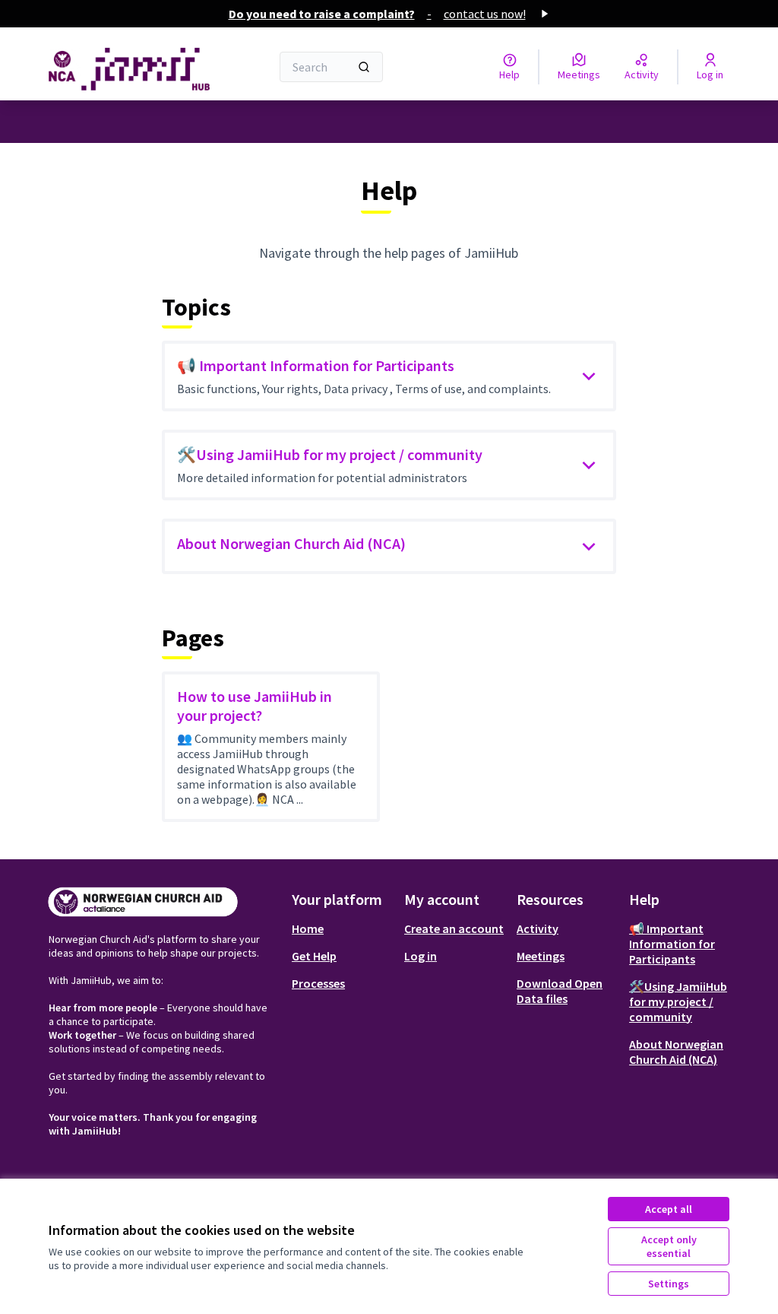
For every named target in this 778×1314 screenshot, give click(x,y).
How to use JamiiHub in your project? (254, 706)
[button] (589, 376)
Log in (420, 955)
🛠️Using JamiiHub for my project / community (329, 454)
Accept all (668, 1209)
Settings (668, 1283)
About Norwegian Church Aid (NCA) (291, 543)
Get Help (314, 955)
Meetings (541, 955)
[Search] (364, 66)
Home (308, 928)
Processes (318, 983)
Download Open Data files (559, 991)
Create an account (454, 928)
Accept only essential (669, 1246)
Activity (537, 928)
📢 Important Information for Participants (315, 365)
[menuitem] (342, 928)
